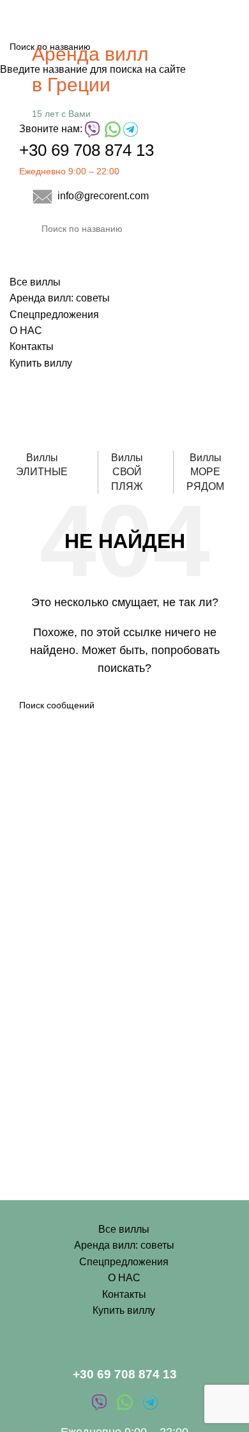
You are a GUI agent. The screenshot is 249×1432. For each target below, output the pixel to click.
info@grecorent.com (103, 195)
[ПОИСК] (224, 228)
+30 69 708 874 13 (86, 150)
